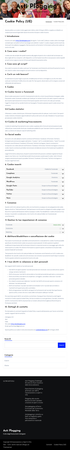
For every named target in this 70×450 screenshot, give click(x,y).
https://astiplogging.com (23, 40)
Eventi (7, 361)
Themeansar (7, 447)
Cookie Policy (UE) (60, 445)
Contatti (49, 445)
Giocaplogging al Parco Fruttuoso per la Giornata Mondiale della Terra (34, 408)
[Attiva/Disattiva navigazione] (4, 8)
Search (8, 339)
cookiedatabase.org (41, 330)
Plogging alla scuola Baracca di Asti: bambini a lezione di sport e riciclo (34, 401)
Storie (7, 365)
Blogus (25, 445)
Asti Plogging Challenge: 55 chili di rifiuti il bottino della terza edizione (34, 383)
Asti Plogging (36, 6)
